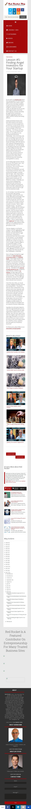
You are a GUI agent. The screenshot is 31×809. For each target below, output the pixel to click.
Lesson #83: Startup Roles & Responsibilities (17, 501)
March (8, 591)
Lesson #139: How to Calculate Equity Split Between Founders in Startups (18, 528)
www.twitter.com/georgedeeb (13, 328)
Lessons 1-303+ (13, 30)
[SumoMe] (28, 807)
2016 (7, 562)
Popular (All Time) (8, 489)
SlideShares (12, 47)
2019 (7, 556)
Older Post (20, 457)
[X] (12, 807)
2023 (7, 548)
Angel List (11, 221)
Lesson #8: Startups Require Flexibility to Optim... (15, 600)
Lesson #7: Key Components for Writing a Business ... (15, 603)
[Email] (23, 807)
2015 (7, 564)
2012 (7, 570)
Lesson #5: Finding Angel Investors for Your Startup (15, 609)
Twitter (16, 744)
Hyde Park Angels (17, 255)
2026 (7, 542)
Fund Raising (9, 57)
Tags (23, 488)
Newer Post (11, 454)
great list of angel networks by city (15, 268)
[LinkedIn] (18, 807)
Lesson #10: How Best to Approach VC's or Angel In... (15, 593)
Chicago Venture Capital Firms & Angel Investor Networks (18, 510)
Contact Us (12, 51)
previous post (18, 99)
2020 (7, 554)
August (8, 581)
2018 (7, 558)
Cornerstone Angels (11, 257)
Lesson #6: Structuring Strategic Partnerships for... (15, 606)
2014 (7, 566)
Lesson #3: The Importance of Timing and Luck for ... (16, 615)
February (9, 621)
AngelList (15, 746)
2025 (7, 544)
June (8, 585)
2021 (7, 552)
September (9, 580)
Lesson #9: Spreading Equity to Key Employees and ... (16, 596)
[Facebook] (7, 807)
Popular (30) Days (16, 489)
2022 (7, 550)
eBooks (10, 42)
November (9, 576)
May (8, 587)
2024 (7, 546)
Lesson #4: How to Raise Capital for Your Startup (15, 612)
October (8, 577)
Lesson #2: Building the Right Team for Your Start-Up (15, 618)
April (8, 589)
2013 (7, 568)
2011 (7, 572)
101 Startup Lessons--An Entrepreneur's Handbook (16, 493)
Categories (12, 34)
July (7, 583)
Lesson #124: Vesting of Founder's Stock (18, 519)
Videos (10, 38)
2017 (7, 560)
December (9, 574)
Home (10, 26)
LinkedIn (21, 744)
